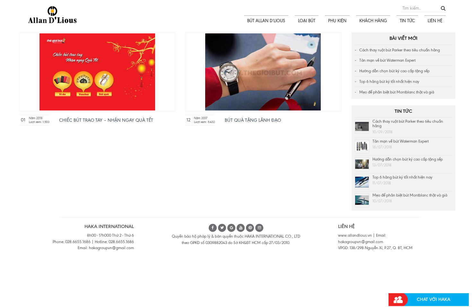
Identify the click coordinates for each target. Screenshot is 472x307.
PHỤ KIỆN (337, 20)
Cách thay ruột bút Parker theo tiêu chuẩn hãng (399, 50)
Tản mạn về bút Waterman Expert (387, 60)
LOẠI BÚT (306, 20)
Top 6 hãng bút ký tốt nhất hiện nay (389, 81)
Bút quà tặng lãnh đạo (253, 120)
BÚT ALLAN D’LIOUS (266, 20)
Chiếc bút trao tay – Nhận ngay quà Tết (106, 120)
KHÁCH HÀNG (373, 20)
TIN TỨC (407, 20)
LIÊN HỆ (435, 20)
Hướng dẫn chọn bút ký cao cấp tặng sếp (394, 71)
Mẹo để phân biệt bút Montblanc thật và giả (396, 92)
